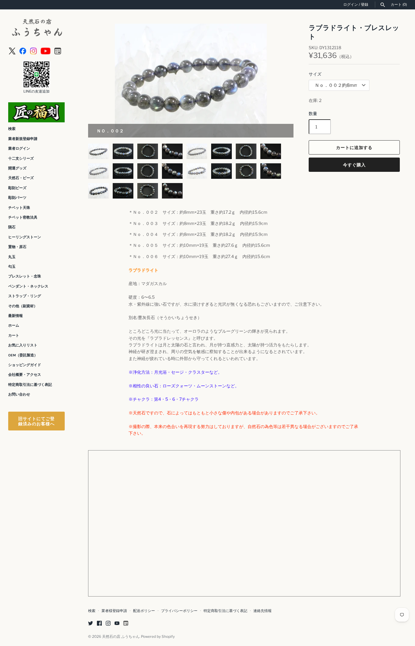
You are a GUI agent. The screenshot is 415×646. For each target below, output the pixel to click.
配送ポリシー (144, 611)
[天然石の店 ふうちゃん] (36, 28)
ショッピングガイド (24, 365)
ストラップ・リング (24, 296)
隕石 (11, 227)
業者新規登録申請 (22, 139)
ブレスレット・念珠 (24, 276)
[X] (12, 50)
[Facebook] (22, 50)
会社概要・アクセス (24, 374)
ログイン (350, 4)
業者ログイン (19, 148)
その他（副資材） (22, 306)
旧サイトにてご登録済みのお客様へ (36, 421)
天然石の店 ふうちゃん (120, 636)
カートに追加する (354, 147)
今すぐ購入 (354, 164)
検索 (11, 129)
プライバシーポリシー (179, 611)
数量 (313, 113)
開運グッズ (17, 168)
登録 (364, 4)
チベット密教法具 (22, 217)
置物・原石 (17, 247)
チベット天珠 (19, 208)
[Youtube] (45, 50)
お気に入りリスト (22, 345)
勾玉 (11, 266)
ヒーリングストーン (24, 237)
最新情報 (15, 316)
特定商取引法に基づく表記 (30, 384)
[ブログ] (57, 50)
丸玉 (11, 257)
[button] (280, 80)
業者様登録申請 (114, 611)
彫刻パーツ (17, 197)
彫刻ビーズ (17, 188)
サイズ (315, 73)
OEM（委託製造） (23, 355)
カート (13, 335)
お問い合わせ (19, 394)
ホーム (13, 325)
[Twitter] (90, 624)
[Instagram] (33, 50)
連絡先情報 (262, 611)
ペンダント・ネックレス (28, 286)
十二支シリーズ (21, 158)
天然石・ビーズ (21, 178)
